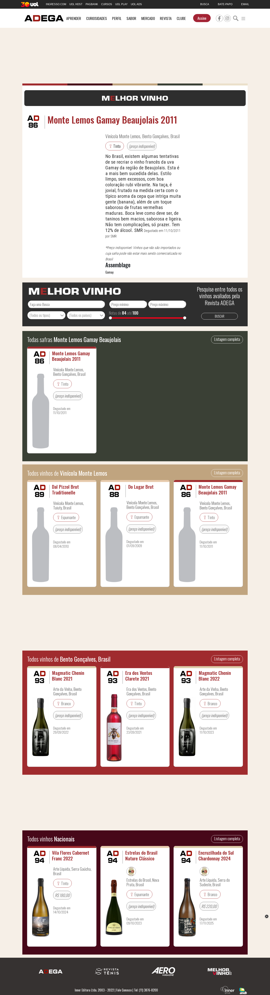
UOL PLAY (121, 4)
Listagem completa (227, 339)
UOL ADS (136, 4)
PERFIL (117, 18)
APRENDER (73, 18)
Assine (201, 18)
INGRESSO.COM (56, 4)
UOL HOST (75, 4)
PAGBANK (92, 4)
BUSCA (204, 4)
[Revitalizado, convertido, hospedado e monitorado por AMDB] (243, 990)
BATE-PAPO (225, 4)
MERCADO (148, 18)
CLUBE (181, 18)
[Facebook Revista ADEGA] (219, 17)
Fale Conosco (124, 990)
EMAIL (245, 4)
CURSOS (106, 4)
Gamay (109, 272)
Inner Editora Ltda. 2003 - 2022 (94, 990)
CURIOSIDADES (96, 18)
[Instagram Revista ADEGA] (227, 17)
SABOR (131, 18)
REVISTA (166, 18)
